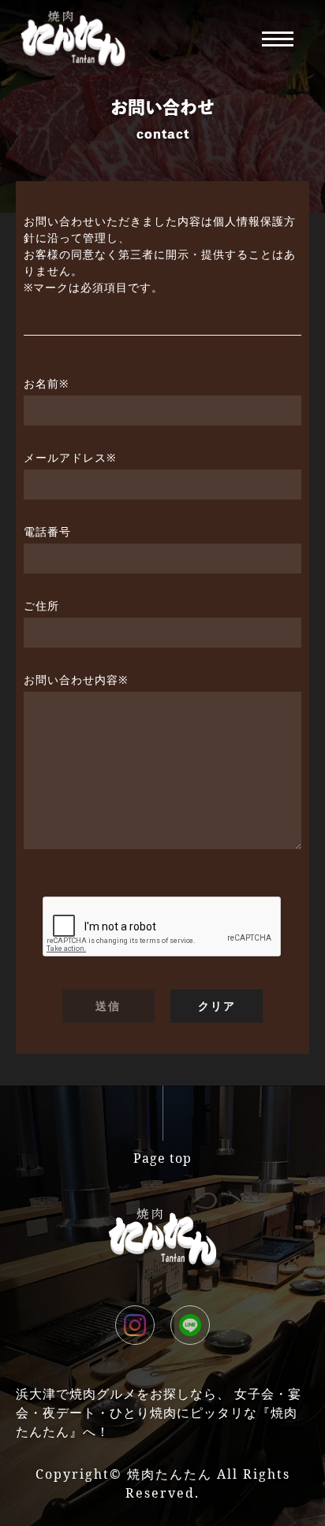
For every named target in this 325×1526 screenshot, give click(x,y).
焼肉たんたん (169, 1474)
